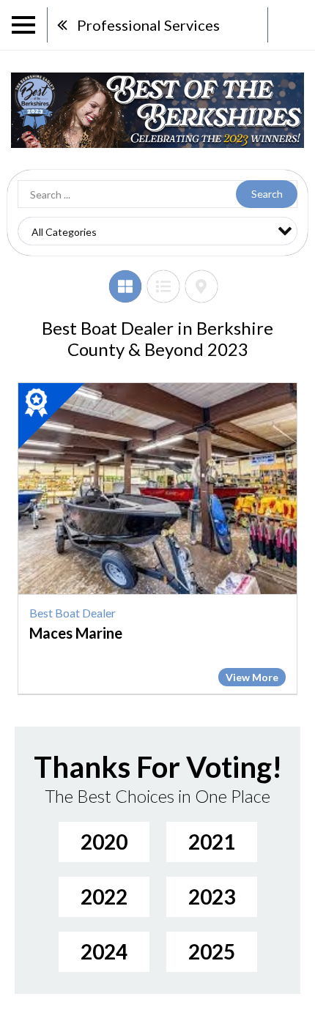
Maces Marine (75, 633)
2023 (211, 896)
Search (267, 194)
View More (252, 677)
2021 (211, 841)
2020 (104, 841)
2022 (104, 896)
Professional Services (148, 25)
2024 (104, 951)
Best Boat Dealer (72, 613)
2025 (211, 951)
